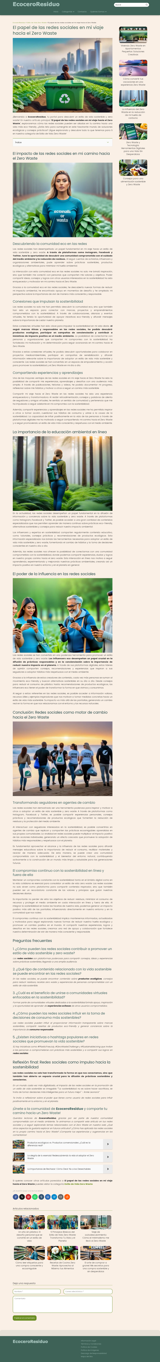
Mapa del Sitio (87, 1356)
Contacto (82, 11)
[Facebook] (15, 1197)
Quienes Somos (97, 11)
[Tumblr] (41, 1197)
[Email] (60, 1197)
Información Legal (88, 1341)
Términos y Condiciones (91, 1344)
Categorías (67, 11)
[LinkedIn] (48, 1197)
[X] (22, 1197)
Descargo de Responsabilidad (94, 1353)
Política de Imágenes (90, 1350)
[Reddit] (67, 1197)
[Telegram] (54, 1197)
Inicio (56, 11)
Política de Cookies (89, 1347)
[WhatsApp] (35, 1197)
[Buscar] (146, 5)
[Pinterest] (28, 1197)
